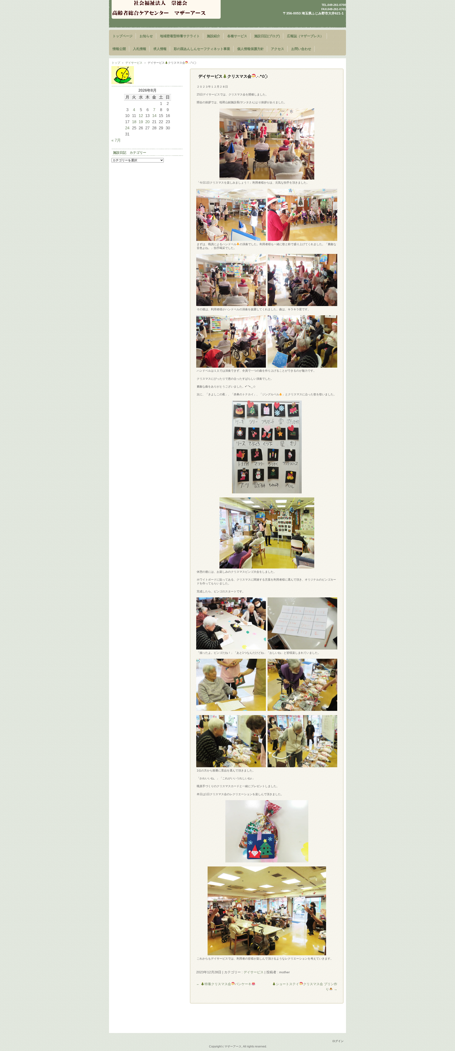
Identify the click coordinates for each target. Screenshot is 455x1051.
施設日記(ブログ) (267, 36)
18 (134, 121)
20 (147, 121)
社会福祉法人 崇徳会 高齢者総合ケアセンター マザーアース (166, 9)
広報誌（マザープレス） (305, 36)
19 (141, 121)
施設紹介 (213, 36)
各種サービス (237, 36)
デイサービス (254, 972)
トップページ (122, 36)
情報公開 (119, 49)
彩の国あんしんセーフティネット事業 (202, 49)
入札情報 (139, 49)
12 (141, 115)
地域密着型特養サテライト (180, 36)
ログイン (338, 1041)
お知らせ (146, 36)
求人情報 (160, 49)
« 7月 (116, 140)
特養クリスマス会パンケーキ (223, 984)
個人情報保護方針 (250, 49)
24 (127, 128)
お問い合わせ (301, 49)
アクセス (277, 49)
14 (154, 115)
